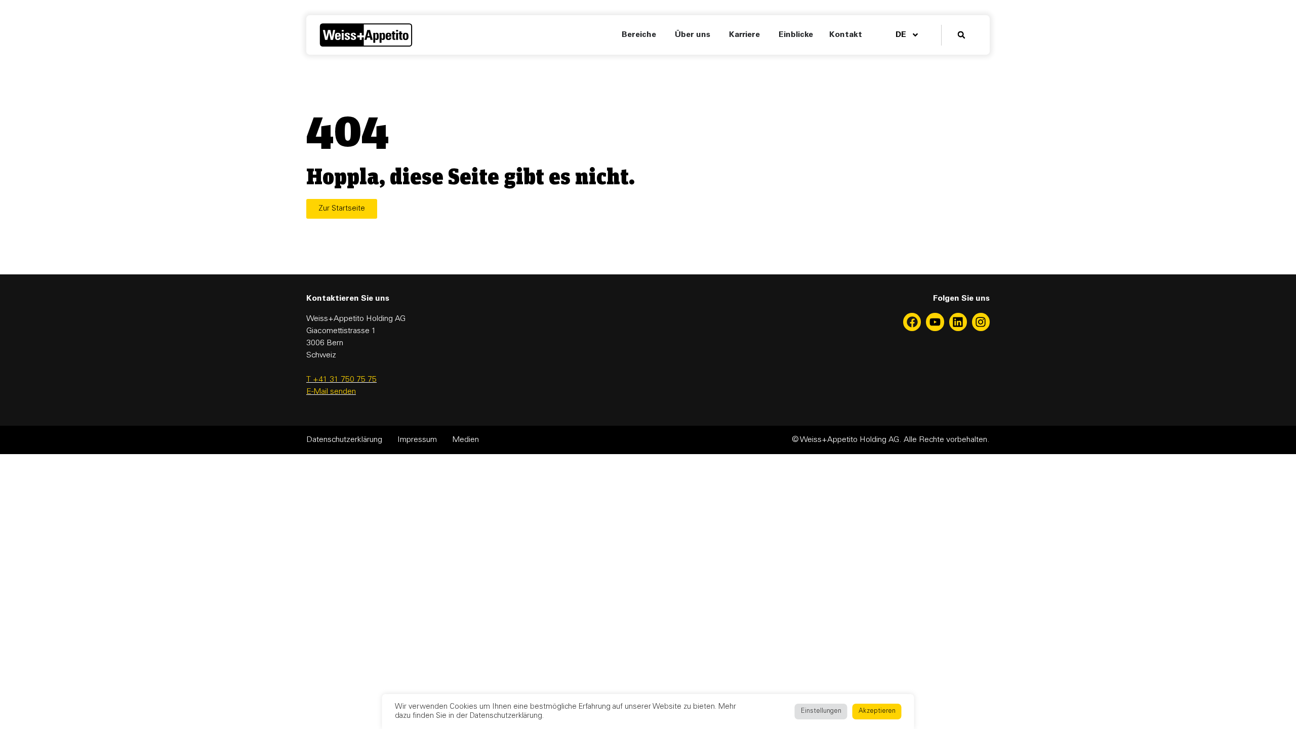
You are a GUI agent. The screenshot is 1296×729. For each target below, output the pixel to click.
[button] (961, 35)
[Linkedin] (958, 322)
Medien (465, 440)
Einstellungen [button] (821, 711)
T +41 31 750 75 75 (341, 380)
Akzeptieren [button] (877, 711)
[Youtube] (935, 322)
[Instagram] (981, 322)
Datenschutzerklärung (344, 440)
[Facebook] (912, 322)
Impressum (417, 440)
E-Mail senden (331, 392)
